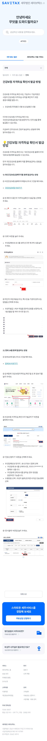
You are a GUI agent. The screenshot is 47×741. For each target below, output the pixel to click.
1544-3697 (6, 710)
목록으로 (23, 594)
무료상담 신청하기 (23, 618)
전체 (27, 75)
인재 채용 (26, 674)
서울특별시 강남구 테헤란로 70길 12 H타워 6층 (17, 729)
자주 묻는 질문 (17, 75)
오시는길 (5, 681)
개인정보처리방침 (7, 695)
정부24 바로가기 (11, 363)
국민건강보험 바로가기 (13, 188)
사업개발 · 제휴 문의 (30, 699)
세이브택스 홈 (6, 670)
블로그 (26, 670)
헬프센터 (6, 75)
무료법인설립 (6, 677)
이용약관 (5, 692)
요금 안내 (5, 674)
